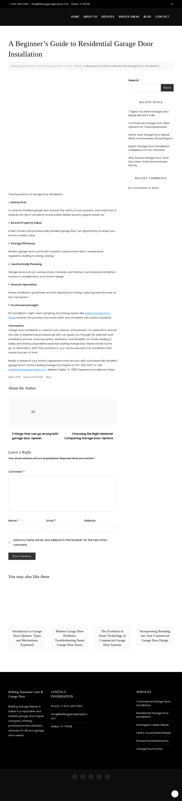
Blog (48, 377)
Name (13, 520)
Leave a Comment (33, 377)
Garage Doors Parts (149, 749)
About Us (90, 17)
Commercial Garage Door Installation (153, 703)
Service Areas (129, 17)
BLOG (147, 17)
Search (133, 80)
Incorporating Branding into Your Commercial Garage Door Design (155, 635)
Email (51, 520)
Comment (16, 472)
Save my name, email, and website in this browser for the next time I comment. (60, 542)
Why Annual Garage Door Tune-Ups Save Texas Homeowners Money (149, 161)
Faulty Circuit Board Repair (153, 733)
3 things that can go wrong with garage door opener (35, 436)
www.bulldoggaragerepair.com (27, 369)
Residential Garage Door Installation (152, 715)
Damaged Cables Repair (152, 725)
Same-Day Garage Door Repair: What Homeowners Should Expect (150, 136)
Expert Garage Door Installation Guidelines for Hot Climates (149, 148)
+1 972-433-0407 (19, 4)
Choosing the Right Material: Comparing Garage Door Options (88, 436)
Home (75, 17)
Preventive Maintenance (152, 741)
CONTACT (163, 17)
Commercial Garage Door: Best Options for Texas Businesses (149, 125)
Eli (33, 412)
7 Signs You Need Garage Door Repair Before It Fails (148, 113)
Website (89, 520)
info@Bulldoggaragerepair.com (50, 4)
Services (107, 17)
